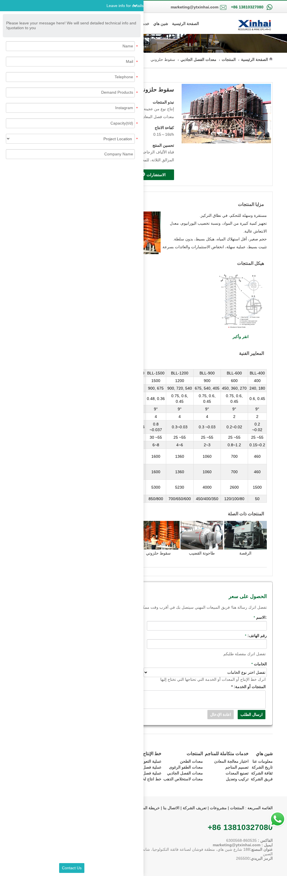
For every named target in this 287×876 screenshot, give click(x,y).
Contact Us (72, 868)
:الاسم (260, 617)
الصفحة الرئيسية (185, 23)
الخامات (259, 664)
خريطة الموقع (148, 808)
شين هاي (160, 23)
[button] (72, 5)
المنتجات (229, 59)
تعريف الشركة (195, 808)
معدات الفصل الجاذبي (198, 59)
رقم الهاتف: (256, 635)
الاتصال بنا (170, 808)
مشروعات (218, 808)
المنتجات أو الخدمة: (248, 686)
